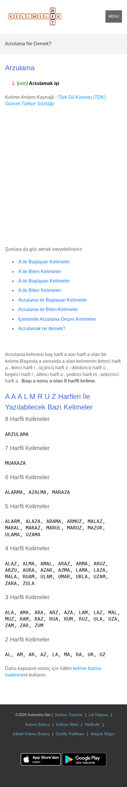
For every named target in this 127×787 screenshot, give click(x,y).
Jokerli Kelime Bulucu (31, 734)
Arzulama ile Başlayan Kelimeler (52, 300)
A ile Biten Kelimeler (39, 271)
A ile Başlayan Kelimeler (44, 261)
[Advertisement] (63, 177)
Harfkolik (92, 724)
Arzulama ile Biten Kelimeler (48, 309)
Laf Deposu (98, 715)
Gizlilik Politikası (70, 734)
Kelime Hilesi (67, 724)
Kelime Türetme (68, 715)
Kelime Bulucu (37, 724)
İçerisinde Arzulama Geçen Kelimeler (57, 319)
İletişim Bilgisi (103, 734)
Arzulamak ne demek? (41, 328)
